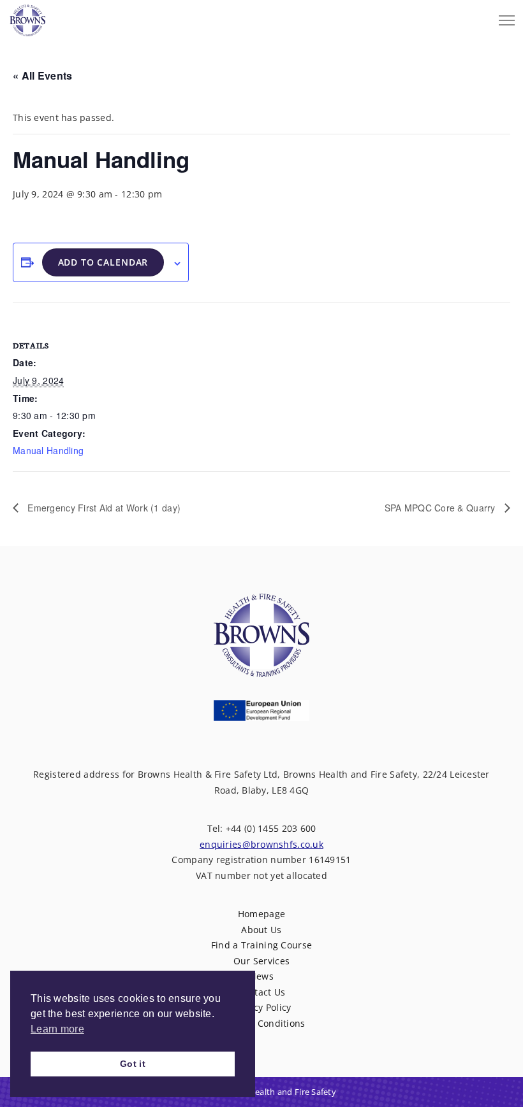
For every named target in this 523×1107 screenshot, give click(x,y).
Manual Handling (48, 450)
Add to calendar (103, 262)
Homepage (261, 914)
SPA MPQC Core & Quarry (441, 507)
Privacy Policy (261, 1007)
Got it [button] (132, 1064)
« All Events (42, 75)
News (261, 976)
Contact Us (262, 992)
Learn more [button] (57, 1029)
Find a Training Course (261, 945)
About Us (261, 930)
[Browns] (27, 17)
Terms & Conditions (261, 1023)
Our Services (261, 961)
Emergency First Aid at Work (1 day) (102, 507)
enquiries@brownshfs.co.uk (261, 844)
